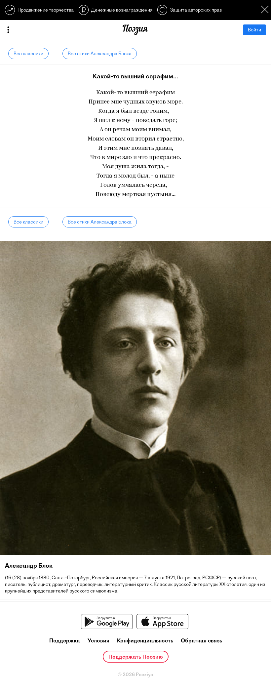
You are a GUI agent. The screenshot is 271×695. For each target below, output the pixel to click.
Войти (254, 30)
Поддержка (64, 640)
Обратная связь (201, 640)
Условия (98, 640)
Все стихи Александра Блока (100, 54)
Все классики (28, 54)
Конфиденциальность (145, 640)
